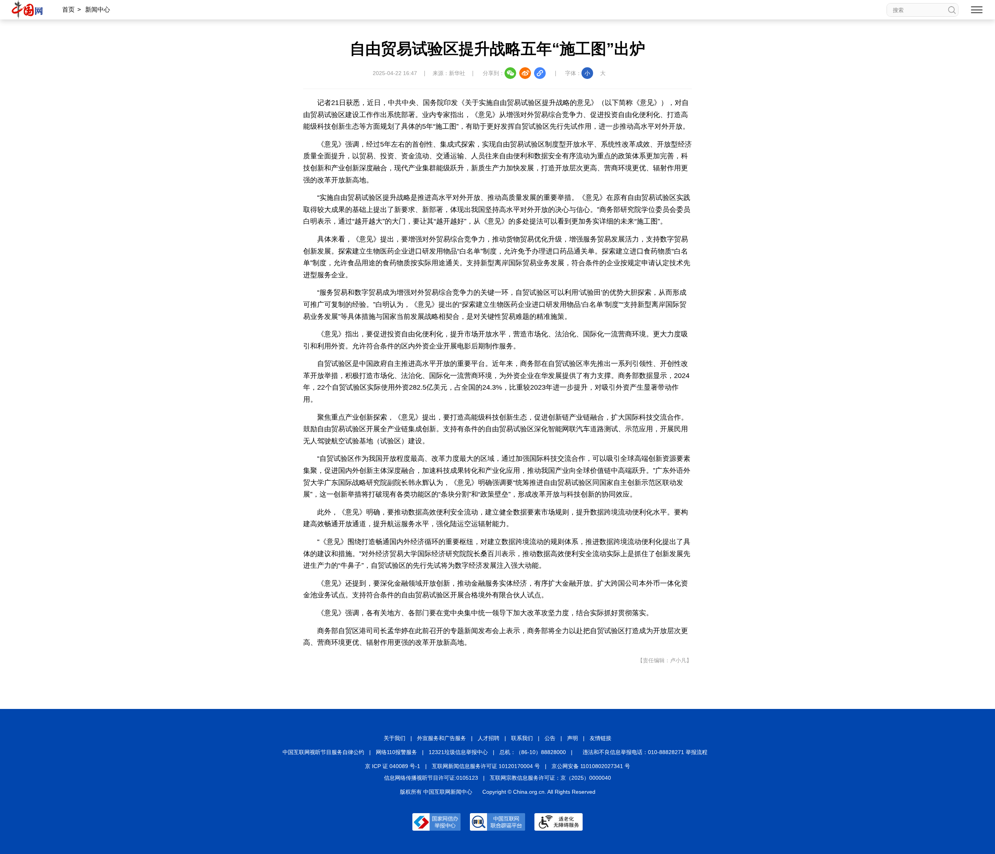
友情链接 (600, 738)
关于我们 (394, 738)
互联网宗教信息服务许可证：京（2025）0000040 (550, 778)
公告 (550, 738)
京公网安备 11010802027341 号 (591, 766)
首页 (68, 9)
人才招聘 (488, 738)
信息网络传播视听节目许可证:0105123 (431, 778)
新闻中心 (97, 9)
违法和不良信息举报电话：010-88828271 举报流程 (645, 752)
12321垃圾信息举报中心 (458, 752)
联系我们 (522, 738)
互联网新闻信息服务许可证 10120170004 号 (486, 766)
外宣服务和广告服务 (441, 738)
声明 (572, 738)
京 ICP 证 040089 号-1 (392, 766)
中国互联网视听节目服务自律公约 (323, 752)
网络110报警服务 (396, 752)
